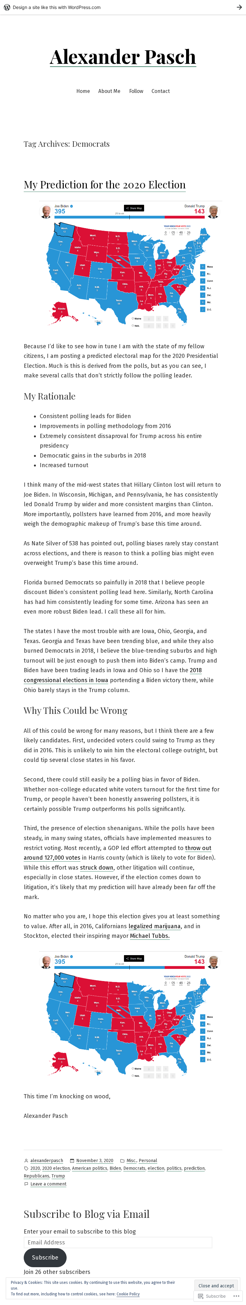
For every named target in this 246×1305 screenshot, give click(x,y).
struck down (96, 867)
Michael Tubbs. (150, 935)
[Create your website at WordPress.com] (123, 7)
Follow (136, 91)
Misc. (131, 1160)
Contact (161, 91)
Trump (58, 1176)
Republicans (36, 1176)
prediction (194, 1168)
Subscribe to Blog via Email (87, 1213)
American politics (89, 1168)
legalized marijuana (154, 926)
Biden (115, 1168)
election (156, 1168)
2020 (35, 1168)
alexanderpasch (46, 1160)
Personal (148, 1160)
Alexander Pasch (123, 56)
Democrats (134, 1168)
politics (174, 1168)
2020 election (56, 1168)
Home (83, 91)
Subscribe (45, 1257)
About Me (109, 91)
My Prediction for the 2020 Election (105, 184)
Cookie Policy (128, 1294)
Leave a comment (48, 1184)
